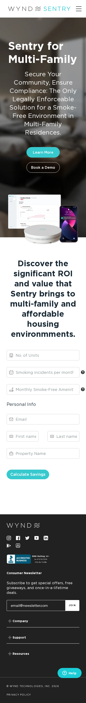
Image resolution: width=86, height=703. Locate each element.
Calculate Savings (27, 474)
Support (17, 637)
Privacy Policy (19, 695)
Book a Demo (43, 167)
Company (18, 621)
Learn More (43, 152)
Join (72, 605)
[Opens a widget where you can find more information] (69, 673)
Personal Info (21, 404)
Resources (18, 654)
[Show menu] (79, 8)
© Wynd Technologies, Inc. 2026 (33, 686)
